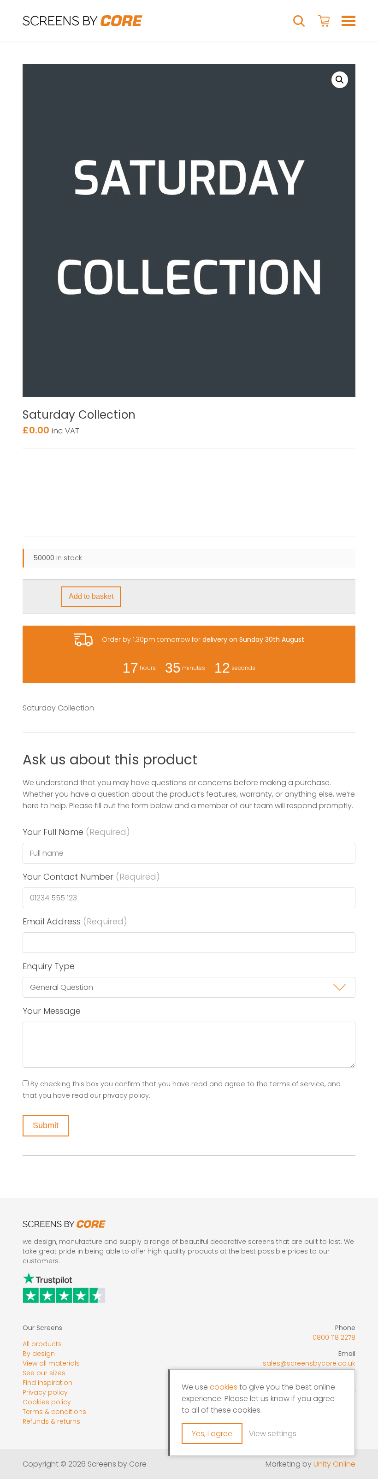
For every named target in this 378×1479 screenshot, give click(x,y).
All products (42, 1344)
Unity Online (334, 1464)
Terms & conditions (54, 1411)
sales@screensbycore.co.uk (309, 1363)
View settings (272, 1433)
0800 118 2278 (334, 1337)
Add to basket (91, 596)
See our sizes (44, 1373)
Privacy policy (45, 1392)
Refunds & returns (51, 1421)
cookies (223, 1387)
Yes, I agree (212, 1433)
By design (39, 1353)
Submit (46, 1125)
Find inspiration (47, 1382)
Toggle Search (299, 21)
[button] (339, 79)
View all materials (51, 1363)
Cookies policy (47, 1402)
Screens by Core (82, 20)
